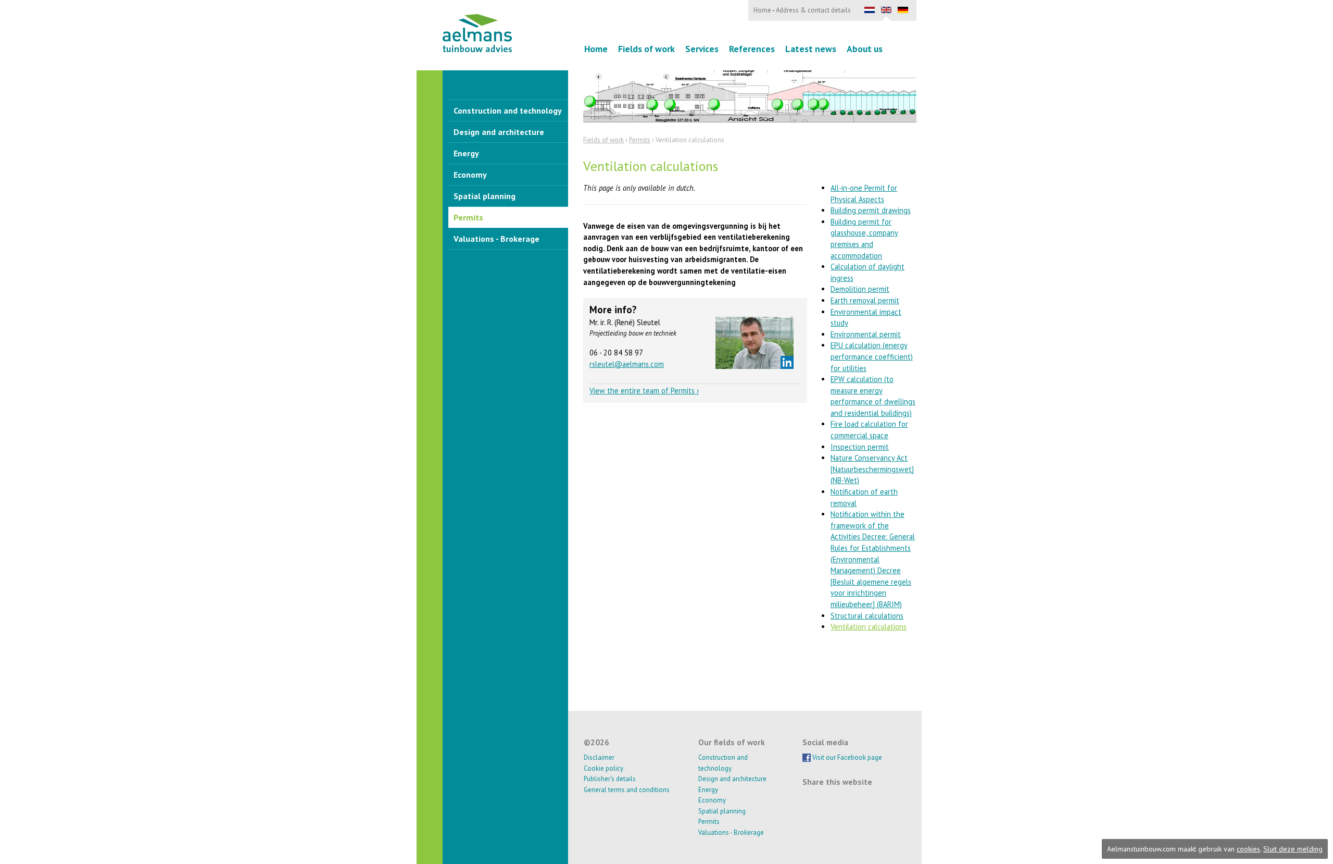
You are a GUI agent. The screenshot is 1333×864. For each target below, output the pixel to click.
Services (702, 49)
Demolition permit (860, 289)
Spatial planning (484, 196)
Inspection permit (860, 447)
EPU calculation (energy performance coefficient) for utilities (872, 356)
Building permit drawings (871, 210)
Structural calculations (867, 616)
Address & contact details (813, 10)
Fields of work (646, 49)
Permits (468, 217)
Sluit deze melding (1293, 849)
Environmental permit (866, 334)
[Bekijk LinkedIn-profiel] (787, 362)
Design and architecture (499, 132)
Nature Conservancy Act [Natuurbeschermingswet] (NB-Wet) (872, 469)
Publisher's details (610, 778)
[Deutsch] (903, 10)
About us (865, 49)
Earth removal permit (865, 300)
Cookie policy (603, 768)
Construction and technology (508, 110)
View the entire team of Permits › (644, 391)
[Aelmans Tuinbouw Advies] (477, 33)
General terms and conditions (627, 789)
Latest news (810, 49)
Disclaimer (599, 757)
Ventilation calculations (869, 627)
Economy (470, 174)
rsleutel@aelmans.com (626, 364)
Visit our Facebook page (846, 757)
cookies (1248, 849)
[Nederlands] (869, 10)
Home (596, 49)
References (752, 49)
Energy (466, 153)
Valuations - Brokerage (496, 238)
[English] (886, 10)
